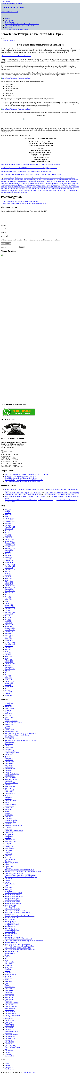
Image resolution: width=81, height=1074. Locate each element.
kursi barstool (9, 760)
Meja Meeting (9, 834)
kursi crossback (9, 763)
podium (7, 882)
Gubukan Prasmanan (11, 731)
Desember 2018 (10, 663)
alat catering (8, 710)
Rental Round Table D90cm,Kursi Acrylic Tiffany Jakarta (23, 494)
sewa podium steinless (12, 925)
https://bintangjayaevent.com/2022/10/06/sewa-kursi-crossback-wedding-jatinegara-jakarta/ (29, 168)
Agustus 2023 (9, 571)
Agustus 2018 (9, 670)
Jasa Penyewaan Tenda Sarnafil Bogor (17, 735)
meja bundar (8, 818)
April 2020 (8, 639)
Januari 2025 (9, 541)
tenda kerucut (9, 1004)
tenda (6, 983)
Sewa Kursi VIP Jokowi (12, 909)
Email (3, 232)
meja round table (10, 839)
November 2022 (10, 587)
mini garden (8, 850)
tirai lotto (7, 1052)
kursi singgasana (10, 793)
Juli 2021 (7, 616)
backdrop (8, 715)
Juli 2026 (7, 511)
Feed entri (8, 1065)
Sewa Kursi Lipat (10, 905)
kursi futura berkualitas (12, 774)
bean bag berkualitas (11, 721)
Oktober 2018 (9, 667)
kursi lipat (8, 784)
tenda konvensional (11, 1006)
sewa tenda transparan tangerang (17, 192)
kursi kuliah (8, 781)
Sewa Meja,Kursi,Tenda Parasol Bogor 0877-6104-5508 (22, 481)
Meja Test (8, 845)
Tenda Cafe (8, 992)
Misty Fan (8, 857)
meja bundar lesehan (11, 820)
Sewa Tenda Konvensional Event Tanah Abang (19, 946)
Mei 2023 (8, 576)
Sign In (7, 955)
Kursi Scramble (9, 790)
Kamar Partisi (9, 744)
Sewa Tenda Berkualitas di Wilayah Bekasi (18, 939)
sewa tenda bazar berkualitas (14, 937)
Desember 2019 (10, 642)
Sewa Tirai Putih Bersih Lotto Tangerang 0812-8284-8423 (23, 493)
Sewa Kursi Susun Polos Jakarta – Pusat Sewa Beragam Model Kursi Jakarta (29, 500)
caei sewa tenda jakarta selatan (13, 178)
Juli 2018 (7, 672)
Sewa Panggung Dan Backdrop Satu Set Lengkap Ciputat (20, 201)
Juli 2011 (7, 688)
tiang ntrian (8, 1043)
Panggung (8, 861)
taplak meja (8, 981)
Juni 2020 (8, 637)
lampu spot (8, 809)
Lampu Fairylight (10, 804)
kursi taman (8, 797)
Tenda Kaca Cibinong (11, 1003)
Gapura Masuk (9, 729)
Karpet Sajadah (9, 754)
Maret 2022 (8, 601)
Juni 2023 (8, 575)
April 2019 (8, 656)
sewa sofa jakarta (10, 932)
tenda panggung (10, 1008)
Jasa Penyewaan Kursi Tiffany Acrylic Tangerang (20, 733)
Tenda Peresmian (10, 1011)
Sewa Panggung (10, 919)
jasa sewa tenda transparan (26, 185)
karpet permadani (10, 751)
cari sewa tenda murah (61, 179)
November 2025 (10, 523)
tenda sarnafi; (9, 1027)
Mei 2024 (8, 555)
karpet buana (9, 747)
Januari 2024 (9, 562)
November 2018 (10, 665)
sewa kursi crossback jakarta (13, 893)
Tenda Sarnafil (9, 1029)
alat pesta (7, 712)
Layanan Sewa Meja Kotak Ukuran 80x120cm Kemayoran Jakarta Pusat (24, 203)
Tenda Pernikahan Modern (13, 1015)
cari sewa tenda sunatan (14, 181)
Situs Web (4, 236)
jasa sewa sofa (9, 737)
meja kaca (8, 827)
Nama (3, 229)
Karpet (7, 745)
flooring (7, 728)
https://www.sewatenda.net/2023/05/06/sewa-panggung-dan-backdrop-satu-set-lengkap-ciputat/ (30, 164)
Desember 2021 (10, 607)
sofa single (8, 976)
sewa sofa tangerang (11, 933)
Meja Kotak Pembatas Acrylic (14, 831)
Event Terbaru (9, 22)
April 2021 (8, 621)
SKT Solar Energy (29, 1072)
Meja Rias (8, 838)
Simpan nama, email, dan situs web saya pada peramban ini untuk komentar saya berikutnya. (32, 240)
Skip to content (5, 1)
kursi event (8, 770)
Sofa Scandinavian (10, 974)
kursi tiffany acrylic (11, 800)
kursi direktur (9, 767)
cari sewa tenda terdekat (63, 181)
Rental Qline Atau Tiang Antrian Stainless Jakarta (20, 476)
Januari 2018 (9, 683)
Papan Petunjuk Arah (11, 862)
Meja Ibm (8, 823)
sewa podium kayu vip (12, 923)
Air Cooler (8, 706)
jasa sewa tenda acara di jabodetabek (63, 183)
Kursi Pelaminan (10, 786)
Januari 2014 (9, 686)
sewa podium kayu (10, 921)
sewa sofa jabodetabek (12, 930)
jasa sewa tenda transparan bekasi (46, 185)
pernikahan (8, 878)
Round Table (9, 889)
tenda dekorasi (9, 995)
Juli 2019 (7, 651)
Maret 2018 (8, 679)
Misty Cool (8, 854)
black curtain (9, 724)
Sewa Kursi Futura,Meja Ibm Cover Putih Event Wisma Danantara (25, 496)
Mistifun (7, 852)
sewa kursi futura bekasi (12, 894)
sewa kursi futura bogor (12, 898)
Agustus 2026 (9, 509)
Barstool (7, 719)
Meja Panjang (9, 836)
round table (8, 887)
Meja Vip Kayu (9, 848)
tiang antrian (8, 1040)
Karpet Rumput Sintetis (12, 753)
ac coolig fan (9, 703)
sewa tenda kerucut (11, 942)
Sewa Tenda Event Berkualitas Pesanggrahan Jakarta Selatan (24, 940)
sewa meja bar (9, 914)
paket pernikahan (10, 859)
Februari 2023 (9, 582)
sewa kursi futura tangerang (13, 903)
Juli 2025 (7, 530)
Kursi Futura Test (10, 777)
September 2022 (10, 591)
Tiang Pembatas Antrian (12, 1047)
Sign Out (7, 956)
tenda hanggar (9, 999)
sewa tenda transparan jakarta (33, 190)
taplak (6, 980)
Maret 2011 (8, 692)
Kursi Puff (8, 788)
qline (6, 886)
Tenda (7, 985)
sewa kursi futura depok (12, 900)
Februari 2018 (9, 681)
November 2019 (10, 644)
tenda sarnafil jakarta (11, 1031)
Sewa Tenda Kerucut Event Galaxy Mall (17, 944)
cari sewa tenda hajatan (31, 179)
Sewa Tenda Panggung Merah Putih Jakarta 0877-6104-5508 (24, 480)
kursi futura (8, 772)
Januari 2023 (9, 584)
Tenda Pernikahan (10, 1013)
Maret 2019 (8, 658)
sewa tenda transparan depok (57, 188)
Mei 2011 (8, 690)
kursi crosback (9, 761)
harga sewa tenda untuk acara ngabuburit (38, 183)
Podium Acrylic (10, 884)
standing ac (8, 978)
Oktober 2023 (9, 568)
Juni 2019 (8, 653)
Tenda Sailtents (9, 1026)
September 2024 (10, 548)
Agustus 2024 (9, 550)
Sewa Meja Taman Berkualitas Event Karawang (20, 916)
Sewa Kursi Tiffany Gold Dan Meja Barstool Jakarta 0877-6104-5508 (26, 474)
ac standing (8, 705)
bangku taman (9, 717)
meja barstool (9, 815)
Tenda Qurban (9, 1020)
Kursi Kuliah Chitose (11, 783)
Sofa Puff (8, 972)
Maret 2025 (8, 537)
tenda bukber (9, 990)
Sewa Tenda (8, 27)
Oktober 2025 (9, 525)
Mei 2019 (8, 655)
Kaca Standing (9, 742)
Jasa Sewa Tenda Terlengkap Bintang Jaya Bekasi (20, 740)
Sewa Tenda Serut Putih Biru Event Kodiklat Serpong (62, 493)
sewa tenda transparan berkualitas (18, 188)
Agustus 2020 (9, 635)
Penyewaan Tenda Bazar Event (14, 873)
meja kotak (8, 829)
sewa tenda (8, 935)
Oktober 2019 (9, 646)
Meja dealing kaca (10, 822)
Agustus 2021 (9, 614)
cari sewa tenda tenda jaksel (31, 181)
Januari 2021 (9, 626)
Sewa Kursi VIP (10, 907)
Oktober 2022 (9, 589)
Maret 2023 (8, 580)
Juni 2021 (8, 617)
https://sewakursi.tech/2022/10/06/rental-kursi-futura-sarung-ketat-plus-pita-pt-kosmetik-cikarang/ (31, 174)
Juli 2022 (7, 594)
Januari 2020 (9, 640)
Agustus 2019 (9, 649)
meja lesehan (9, 832)
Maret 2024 (8, 559)
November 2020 (10, 630)
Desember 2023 (10, 564)
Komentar (4, 225)
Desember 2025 (10, 522)
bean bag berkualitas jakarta (13, 722)
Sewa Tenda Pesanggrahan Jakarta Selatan (18, 948)
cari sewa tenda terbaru (47, 181)
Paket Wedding (9, 20)
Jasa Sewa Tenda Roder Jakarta (18, 29)
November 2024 (10, 545)
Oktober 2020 (9, 631)
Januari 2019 (9, 662)
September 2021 (10, 612)
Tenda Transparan (10, 1038)
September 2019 (10, 647)
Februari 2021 (9, 624)
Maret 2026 (8, 516)
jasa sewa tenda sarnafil (12, 738)
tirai (6, 1049)
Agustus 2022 (9, 592)
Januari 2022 (9, 605)
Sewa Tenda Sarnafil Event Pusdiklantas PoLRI (20, 949)
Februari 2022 (9, 603)
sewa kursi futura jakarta (12, 901)
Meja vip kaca (9, 847)
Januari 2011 (9, 695)
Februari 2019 (9, 660)
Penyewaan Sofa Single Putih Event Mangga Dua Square (23, 871)
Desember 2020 (10, 628)
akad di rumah (9, 708)
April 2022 (8, 600)
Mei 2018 (8, 676)
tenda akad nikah (10, 987)
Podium (7, 880)
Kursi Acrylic (9, 758)
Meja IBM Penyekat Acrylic (13, 825)
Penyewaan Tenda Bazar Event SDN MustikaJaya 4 (21, 875)
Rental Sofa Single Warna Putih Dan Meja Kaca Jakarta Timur (24, 489)
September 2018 (10, 669)
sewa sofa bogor (10, 928)
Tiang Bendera (9, 1042)
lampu (7, 802)
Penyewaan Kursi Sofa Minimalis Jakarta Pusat (19, 870)
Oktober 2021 (9, 610)
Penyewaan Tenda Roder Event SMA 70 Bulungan (21, 877)
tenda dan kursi (9, 994)
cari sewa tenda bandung (41, 178)
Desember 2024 (10, 543)
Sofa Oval (8, 969)
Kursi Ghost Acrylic (11, 779)
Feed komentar (9, 1067)
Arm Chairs (8, 714)
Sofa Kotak (8, 965)
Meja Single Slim (10, 841)
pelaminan (8, 868)
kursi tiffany (8, 799)
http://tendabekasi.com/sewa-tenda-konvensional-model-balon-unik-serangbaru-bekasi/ (28, 171)
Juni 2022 (8, 596)
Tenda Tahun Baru (10, 1036)
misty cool (8, 855)
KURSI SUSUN (10, 795)
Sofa (6, 960)
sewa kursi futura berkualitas (14, 896)
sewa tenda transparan (39, 187)
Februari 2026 (9, 518)
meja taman (8, 843)
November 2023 (10, 566)
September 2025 (10, 527)
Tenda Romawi (9, 1024)
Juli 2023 (7, 573)
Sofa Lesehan (9, 967)
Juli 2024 (7, 552)
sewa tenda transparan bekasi (55, 187)
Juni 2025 (8, 532)
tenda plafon (8, 1017)
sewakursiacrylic (10, 953)
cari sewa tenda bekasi (57, 178)
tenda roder (8, 1022)
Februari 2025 (9, 539)
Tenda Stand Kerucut (11, 1034)
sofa (6, 958)
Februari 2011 (9, 694)
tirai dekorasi (9, 1050)
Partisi (7, 864)
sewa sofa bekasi (10, 926)
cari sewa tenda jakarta (46, 179)
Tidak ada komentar (8, 40)
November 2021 (10, 608)
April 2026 (8, 514)
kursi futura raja (10, 776)
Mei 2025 (8, 534)
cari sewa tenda (28, 178)
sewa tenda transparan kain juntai (53, 190)
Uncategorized (9, 1056)
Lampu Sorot (9, 808)
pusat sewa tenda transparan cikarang (19, 187)
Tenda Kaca (8, 1001)
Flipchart (7, 726)
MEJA (7, 811)
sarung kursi (8, 891)
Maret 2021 (8, 623)
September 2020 (10, 633)
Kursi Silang (9, 792)
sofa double (8, 964)
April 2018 (8, 678)
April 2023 (8, 578)
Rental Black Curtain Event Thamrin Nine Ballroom (21, 478)
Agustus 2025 (9, 529)
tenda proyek (9, 1019)
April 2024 (8, 557)
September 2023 (10, 569)
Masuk (7, 1063)
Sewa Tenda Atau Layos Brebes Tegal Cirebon (19, 25)
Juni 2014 (8, 685)
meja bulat (8, 816)
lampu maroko (9, 806)
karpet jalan (8, 749)
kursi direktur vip (10, 768)
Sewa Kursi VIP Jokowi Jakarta (15, 910)
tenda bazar (8, 988)
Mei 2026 (8, 513)
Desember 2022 (10, 585)
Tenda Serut (8, 1033)
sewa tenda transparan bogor (38, 188)
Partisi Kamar (9, 866)
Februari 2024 (9, 561)
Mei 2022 (8, 598)
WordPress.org (9, 1069)
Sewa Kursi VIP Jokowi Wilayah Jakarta (17, 912)
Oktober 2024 (9, 546)
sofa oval (7, 971)
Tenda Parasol (9, 1010)
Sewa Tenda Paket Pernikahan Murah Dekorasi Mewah (22, 24)
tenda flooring (9, 997)
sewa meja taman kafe (11, 917)
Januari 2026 (9, 520)
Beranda (7, 18)
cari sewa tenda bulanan (15, 179)
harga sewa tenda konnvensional (15, 183)
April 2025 (8, 536)
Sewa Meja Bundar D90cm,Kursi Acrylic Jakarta (60, 494)
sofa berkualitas (9, 962)
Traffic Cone (9, 1054)
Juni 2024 (8, 553)
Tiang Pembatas (10, 1045)
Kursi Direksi (9, 765)
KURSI (7, 756)
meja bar (7, 813)
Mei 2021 (8, 619)
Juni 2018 (8, 674)
